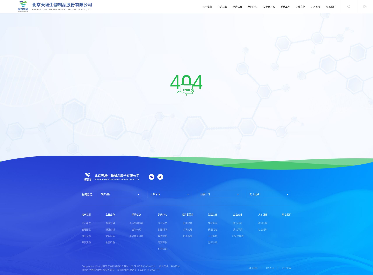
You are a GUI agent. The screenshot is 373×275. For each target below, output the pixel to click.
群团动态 (212, 229)
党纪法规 (212, 242)
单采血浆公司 (136, 236)
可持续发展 (238, 236)
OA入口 (270, 268)
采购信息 (237, 6)
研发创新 (110, 229)
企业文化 (300, 6)
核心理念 (237, 223)
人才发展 (315, 6)
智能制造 (110, 236)
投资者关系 (269, 6)
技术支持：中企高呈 (169, 266)
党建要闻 (212, 223)
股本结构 (187, 223)
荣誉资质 (86, 242)
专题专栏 (162, 242)
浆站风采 (237, 229)
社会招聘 (263, 229)
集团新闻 (162, 229)
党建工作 (285, 6)
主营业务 (222, 6)
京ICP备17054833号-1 (146, 266)
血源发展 (110, 223)
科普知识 (162, 248)
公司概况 (86, 223)
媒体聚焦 (162, 236)
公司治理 (187, 229)
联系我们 (330, 6)
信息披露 (187, 236)
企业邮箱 (286, 268)
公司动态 (162, 223)
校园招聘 (263, 223)
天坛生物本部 (136, 223)
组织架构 (86, 236)
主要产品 (110, 242)
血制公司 (136, 229)
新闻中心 (252, 6)
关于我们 (207, 6)
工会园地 (212, 236)
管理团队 (86, 229)
